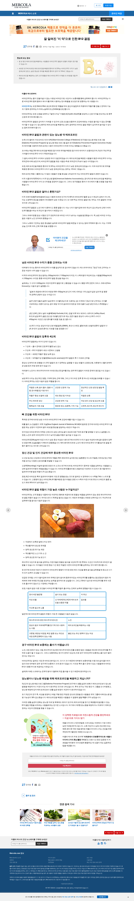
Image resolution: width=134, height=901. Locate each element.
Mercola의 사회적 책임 (55, 860)
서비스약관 (79, 897)
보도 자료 (90, 857)
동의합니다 (102, 897)
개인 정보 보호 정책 (67, 897)
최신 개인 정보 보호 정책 (94, 862)
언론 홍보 (51, 862)
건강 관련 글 (13, 862)
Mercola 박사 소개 (27, 13)
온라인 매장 (117, 13)
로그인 (98, 5)
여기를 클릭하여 (41, 877)
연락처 (12, 860)
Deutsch (81, 9)
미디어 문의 (51, 857)
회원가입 (108, 5)
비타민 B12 (26, 106)
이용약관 (89, 860)
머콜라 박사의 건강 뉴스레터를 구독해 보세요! (43, 19)
